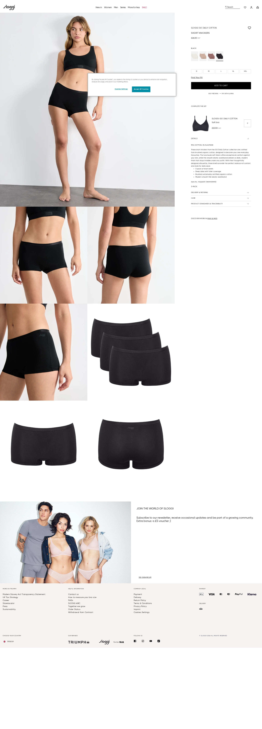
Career (6, 600)
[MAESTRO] (228, 594)
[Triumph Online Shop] (79, 642)
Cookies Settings (142, 612)
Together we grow (76, 606)
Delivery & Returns (199, 193)
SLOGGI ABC (74, 603)
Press (5, 606)
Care (193, 198)
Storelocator (8, 603)
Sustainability (9, 609)
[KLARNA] (252, 594)
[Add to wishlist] (234, 28)
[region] (132, 84)
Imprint (137, 609)
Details (194, 139)
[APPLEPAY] (201, 594)
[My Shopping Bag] (258, 7)
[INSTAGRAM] (143, 641)
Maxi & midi (212, 219)
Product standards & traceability (207, 204)
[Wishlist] (245, 7)
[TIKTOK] (158, 641)
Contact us (73, 594)
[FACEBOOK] (135, 641)
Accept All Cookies (141, 89)
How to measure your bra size (82, 597)
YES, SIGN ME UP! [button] (145, 577)
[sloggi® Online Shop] (10, 7)
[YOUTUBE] (151, 641)
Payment (138, 594)
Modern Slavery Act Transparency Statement (24, 594)
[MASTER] (221, 594)
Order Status (74, 609)
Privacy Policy (140, 606)
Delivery (137, 597)
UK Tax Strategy (10, 597)
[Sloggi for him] (119, 642)
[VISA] (211, 594)
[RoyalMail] (201, 609)
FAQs (70, 600)
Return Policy (140, 600)
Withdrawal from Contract (80, 612)
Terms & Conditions (143, 603)
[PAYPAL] (239, 594)
